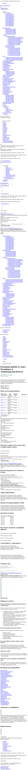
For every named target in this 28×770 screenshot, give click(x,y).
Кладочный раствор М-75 (14, 50)
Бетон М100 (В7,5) (10, 15)
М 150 (2, 399)
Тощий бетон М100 (10, 73)
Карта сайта (5, 743)
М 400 (2, 412)
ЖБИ (4, 125)
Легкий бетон (6, 66)
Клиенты (8, 171)
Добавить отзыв (4, 598)
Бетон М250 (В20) (10, 18)
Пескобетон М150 (10, 95)
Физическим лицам (10, 176)
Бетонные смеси (6, 84)
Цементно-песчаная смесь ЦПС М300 (14, 59)
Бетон (4, 122)
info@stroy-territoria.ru (6, 162)
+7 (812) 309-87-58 (6, 5)
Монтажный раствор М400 (14, 39)
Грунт (4, 133)
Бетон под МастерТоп (8, 82)
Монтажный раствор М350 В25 (15, 42)
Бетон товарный (6, 236)
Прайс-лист (8, 109)
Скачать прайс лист (5, 415)
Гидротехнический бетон (8, 63)
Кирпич (5, 132)
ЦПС (4, 56)
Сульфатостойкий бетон (8, 78)
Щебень (5, 124)
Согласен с (12, 228)
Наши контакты (4, 8)
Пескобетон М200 (10, 96)
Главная (5, 105)
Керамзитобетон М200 (11, 30)
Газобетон (5, 128)
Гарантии (5, 179)
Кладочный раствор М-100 (14, 51)
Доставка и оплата (7, 112)
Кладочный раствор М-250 (14, 55)
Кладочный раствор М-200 (14, 53)
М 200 (2, 402)
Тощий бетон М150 (10, 71)
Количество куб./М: (5, 476)
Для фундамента (6, 329)
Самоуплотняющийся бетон (9, 81)
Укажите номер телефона (6, 482)
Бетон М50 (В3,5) (9, 13)
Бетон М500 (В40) (10, 24)
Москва (5, 3)
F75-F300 (5, 85)
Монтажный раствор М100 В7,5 (15, 41)
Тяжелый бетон (6, 92)
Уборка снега (6, 139)
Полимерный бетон (7, 79)
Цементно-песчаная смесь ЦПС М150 (14, 57)
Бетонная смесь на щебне (8, 102)
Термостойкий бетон (7, 91)
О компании (6, 106)
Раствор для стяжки (10, 45)
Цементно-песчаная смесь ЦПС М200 (14, 58)
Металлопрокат (6, 341)
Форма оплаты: (4, 478)
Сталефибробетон (7, 65)
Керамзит (5, 130)
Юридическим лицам (10, 175)
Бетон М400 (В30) (10, 22)
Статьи (4, 742)
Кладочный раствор (10, 46)
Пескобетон (5, 93)
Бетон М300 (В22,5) (10, 19)
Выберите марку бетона (6, 475)
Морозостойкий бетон (8, 69)
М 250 (2, 405)
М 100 (2, 397)
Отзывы (7, 172)
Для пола (5, 331)
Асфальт (5, 136)
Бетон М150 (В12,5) (10, 16)
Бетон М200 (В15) (10, 17)
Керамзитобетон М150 (11, 33)
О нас (7, 108)
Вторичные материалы (8, 142)
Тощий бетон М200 (10, 72)
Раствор (5, 35)
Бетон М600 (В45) (10, 25)
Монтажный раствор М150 (14, 43)
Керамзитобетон (6, 28)
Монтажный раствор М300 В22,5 (15, 38)
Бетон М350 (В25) (10, 21)
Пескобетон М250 (10, 97)
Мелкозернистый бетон (8, 61)
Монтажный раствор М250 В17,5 (15, 37)
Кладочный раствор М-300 (14, 49)
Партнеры (8, 170)
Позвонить (3, 214)
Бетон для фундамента (8, 75)
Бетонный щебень (7, 103)
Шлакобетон (6, 77)
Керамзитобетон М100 (11, 32)
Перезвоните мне (4, 183)
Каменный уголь (7, 135)
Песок (4, 123)
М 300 (2, 407)
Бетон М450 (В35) (10, 23)
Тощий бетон (6, 70)
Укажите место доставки (6, 477)
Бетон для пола (6, 83)
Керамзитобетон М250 (11, 29)
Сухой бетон (6, 68)
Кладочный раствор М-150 (14, 52)
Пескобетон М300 (10, 98)
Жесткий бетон (6, 88)
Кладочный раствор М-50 (14, 48)
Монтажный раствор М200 (14, 44)
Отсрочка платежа (10, 178)
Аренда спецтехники (8, 141)
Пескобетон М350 (10, 99)
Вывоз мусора (6, 137)
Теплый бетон (6, 90)
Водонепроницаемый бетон (9, 86)
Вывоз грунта (6, 138)
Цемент (5, 131)
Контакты (5, 113)
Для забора (5, 332)
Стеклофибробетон (7, 62)
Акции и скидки (9, 110)
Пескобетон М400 (10, 101)
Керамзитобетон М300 (11, 31)
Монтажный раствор (10, 36)
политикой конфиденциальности (14, 228)
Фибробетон (6, 64)
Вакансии (8, 111)
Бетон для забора (7, 76)
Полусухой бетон (7, 89)
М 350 (2, 410)
